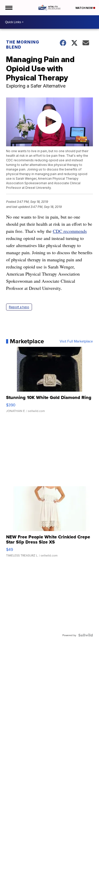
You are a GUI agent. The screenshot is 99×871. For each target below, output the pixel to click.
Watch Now (84, 7)
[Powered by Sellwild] (85, 635)
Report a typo (19, 307)
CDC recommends (70, 231)
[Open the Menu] (8, 7)
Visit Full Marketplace (76, 341)
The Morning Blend (22, 44)
